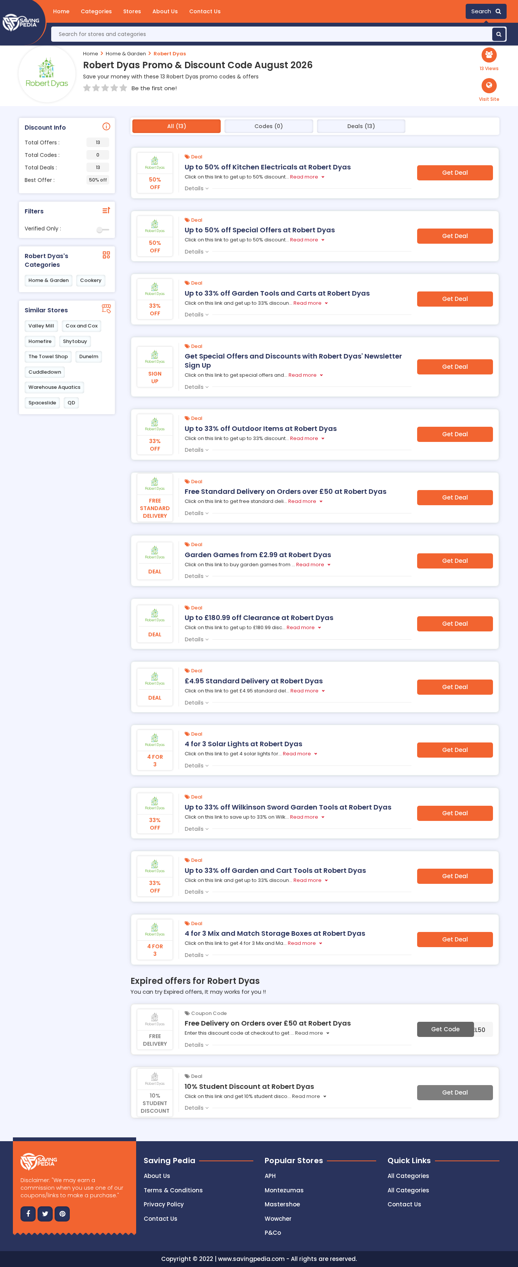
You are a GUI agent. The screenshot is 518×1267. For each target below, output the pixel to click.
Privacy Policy (164, 1204)
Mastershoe (282, 1204)
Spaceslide (42, 402)
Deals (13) (361, 126)
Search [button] (483, 11)
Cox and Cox (81, 325)
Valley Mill (41, 325)
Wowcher (278, 1219)
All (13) (176, 126)
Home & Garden (126, 53)
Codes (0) (268, 126)
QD (71, 402)
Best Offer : (66, 180)
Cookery (91, 280)
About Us (165, 11)
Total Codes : (62, 155)
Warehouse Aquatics (54, 387)
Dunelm (88, 356)
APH (270, 1176)
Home (61, 11)
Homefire (40, 341)
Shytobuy (75, 341)
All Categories (408, 1176)
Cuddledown (44, 372)
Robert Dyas (170, 53)
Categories (96, 11)
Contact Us (205, 11)
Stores (132, 11)
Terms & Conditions (173, 1190)
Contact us (160, 1219)
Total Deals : (62, 167)
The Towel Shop (48, 356)
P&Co (273, 1233)
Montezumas (284, 1190)
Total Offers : (62, 142)
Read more (304, 176)
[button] (489, 90)
